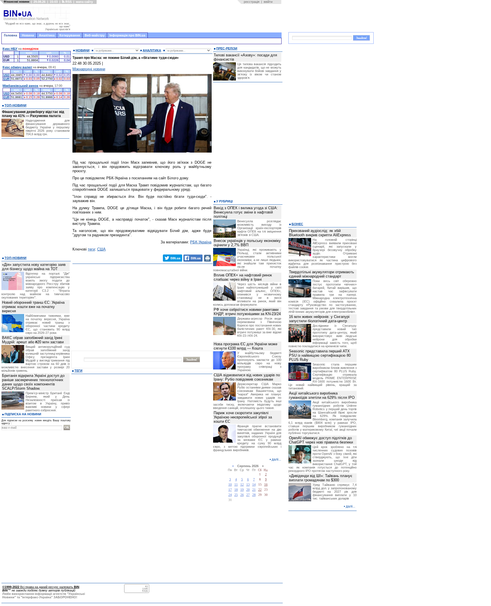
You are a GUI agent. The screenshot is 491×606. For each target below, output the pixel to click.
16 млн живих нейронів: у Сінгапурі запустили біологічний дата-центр (319, 319)
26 (242, 494)
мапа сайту (84, 1)
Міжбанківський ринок (20, 85)
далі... (276, 459)
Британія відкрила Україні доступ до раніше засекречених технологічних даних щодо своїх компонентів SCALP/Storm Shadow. (33, 382)
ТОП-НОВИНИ (15, 105)
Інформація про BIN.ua (127, 35)
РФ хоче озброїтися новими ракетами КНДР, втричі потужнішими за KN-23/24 (247, 311)
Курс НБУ (10, 48)
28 (254, 494)
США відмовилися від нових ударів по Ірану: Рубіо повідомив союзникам (247, 377)
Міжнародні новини (88, 69)
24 (230, 494)
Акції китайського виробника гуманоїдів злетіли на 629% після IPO (322, 395)
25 (236, 494)
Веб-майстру (95, 35)
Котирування (69, 35)
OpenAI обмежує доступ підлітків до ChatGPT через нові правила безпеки (321, 440)
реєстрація (251, 1)
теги (91, 249)
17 (230, 489)
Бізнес (297, 224)
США (101, 249)
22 (260, 489)
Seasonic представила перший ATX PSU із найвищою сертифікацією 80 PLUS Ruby (320, 355)
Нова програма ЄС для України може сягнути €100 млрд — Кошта (245, 346)
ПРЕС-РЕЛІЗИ (226, 48)
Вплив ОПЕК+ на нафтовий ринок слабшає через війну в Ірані (243, 277)
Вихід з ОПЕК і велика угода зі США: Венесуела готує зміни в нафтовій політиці (246, 212)
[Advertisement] (177, 18)
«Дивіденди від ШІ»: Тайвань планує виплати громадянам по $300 (320, 478)
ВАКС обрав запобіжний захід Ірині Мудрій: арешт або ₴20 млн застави (33, 340)
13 (248, 484)
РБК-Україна (200, 242)
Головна (10, 35)
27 (248, 494)
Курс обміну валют (17, 67)
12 (242, 484)
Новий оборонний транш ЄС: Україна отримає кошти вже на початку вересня (33, 306)
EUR (6, 78)
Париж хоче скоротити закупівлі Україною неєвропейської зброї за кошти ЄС (243, 417)
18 (236, 489)
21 (254, 489)
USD (6, 75)
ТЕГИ (78, 370)
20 (248, 489)
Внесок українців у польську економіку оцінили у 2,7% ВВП (247, 243)
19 (242, 489)
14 (254, 484)
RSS (68, 1)
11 (236, 484)
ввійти (268, 1)
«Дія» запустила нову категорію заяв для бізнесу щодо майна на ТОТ (34, 266)
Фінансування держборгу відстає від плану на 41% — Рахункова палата (33, 114)
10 (230, 484)
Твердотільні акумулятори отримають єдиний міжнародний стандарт (321, 274)
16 (266, 484)
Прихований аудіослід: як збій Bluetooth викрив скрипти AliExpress (320, 233)
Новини (28, 35)
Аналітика (47, 35)
